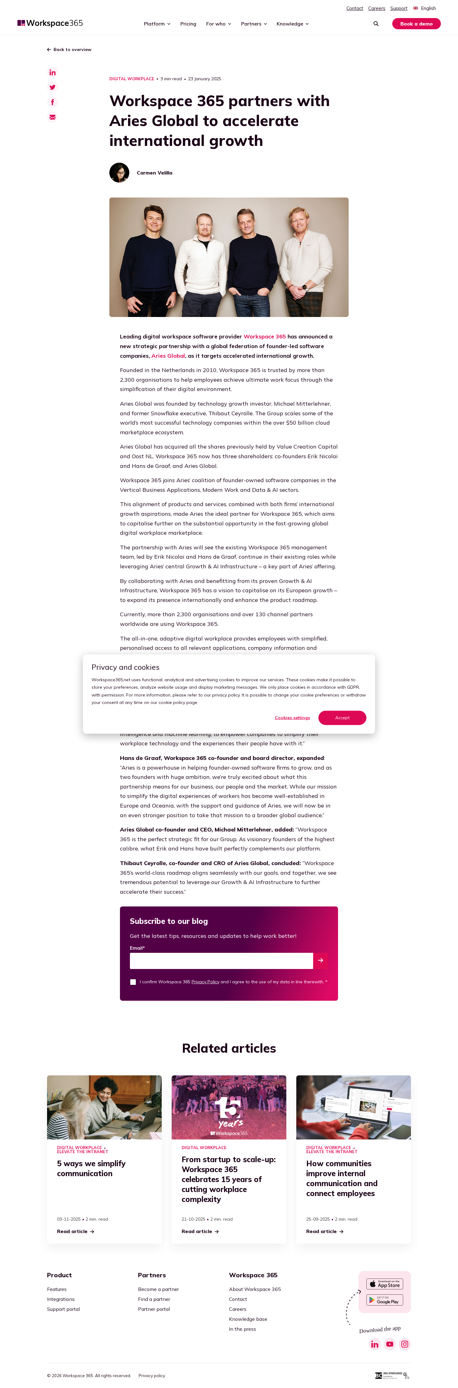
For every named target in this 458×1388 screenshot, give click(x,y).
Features (57, 1289)
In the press (242, 1328)
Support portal (63, 1308)
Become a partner (158, 1289)
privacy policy (226, 694)
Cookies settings (292, 717)
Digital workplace (131, 79)
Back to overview (72, 49)
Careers (376, 8)
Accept (342, 717)
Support (399, 8)
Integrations (61, 1299)
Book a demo (416, 24)
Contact (354, 8)
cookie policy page (178, 702)
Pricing (188, 23)
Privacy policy (152, 1376)
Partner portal (154, 1308)
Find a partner (154, 1299)
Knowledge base (248, 1318)
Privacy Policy (205, 982)
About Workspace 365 (255, 1289)
